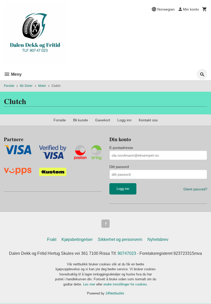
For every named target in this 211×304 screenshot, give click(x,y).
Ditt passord (119, 167)
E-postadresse (121, 148)
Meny (16, 74)
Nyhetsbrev (157, 239)
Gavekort (102, 120)
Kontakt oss (148, 120)
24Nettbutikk (115, 293)
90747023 (127, 253)
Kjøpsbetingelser (77, 239)
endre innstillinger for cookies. (125, 284)
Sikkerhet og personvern (120, 239)
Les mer (89, 284)
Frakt (51, 239)
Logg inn (124, 120)
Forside (9, 86)
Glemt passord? (195, 189)
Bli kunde (80, 120)
